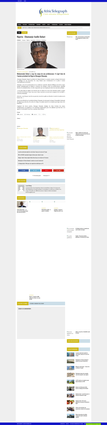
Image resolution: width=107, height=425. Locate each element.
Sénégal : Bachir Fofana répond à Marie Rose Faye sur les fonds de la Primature (33, 157)
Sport (48, 24)
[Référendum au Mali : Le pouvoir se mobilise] (47, 206)
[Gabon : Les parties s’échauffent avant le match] (70, 335)
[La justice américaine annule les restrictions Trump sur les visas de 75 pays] (70, 355)
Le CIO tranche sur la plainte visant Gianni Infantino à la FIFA (82, 381)
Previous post (37, 175)
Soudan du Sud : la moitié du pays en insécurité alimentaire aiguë (82, 394)
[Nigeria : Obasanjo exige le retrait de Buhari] (24, 132)
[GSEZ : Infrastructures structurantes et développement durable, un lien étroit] (70, 128)
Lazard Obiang (25, 71)
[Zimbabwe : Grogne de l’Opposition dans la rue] (59, 206)
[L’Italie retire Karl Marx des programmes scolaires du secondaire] (70, 410)
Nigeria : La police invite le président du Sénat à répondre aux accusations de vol (57, 138)
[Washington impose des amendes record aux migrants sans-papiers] (70, 376)
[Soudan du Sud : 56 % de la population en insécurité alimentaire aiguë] (70, 403)
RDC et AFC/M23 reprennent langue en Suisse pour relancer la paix (30, 155)
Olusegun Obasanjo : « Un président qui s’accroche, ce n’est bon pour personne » (40, 138)
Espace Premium (68, 24)
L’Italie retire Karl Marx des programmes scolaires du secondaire (83, 408)
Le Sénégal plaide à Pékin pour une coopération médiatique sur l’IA (30, 163)
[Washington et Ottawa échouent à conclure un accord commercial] (70, 362)
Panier (25, 0)
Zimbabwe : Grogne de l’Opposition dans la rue (58, 210)
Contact (67, 423)
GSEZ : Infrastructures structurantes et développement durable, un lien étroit (83, 38)
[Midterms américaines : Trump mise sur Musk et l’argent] (70, 369)
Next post (45, 175)
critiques (24, 40)
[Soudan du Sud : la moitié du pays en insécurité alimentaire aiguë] (70, 396)
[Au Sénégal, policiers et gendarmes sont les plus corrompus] (70, 231)
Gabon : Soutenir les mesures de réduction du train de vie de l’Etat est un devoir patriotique (83, 134)
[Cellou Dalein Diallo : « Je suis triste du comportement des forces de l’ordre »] (22, 206)
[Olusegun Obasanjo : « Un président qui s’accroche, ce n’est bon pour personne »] (40, 132)
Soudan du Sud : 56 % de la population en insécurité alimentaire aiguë (82, 402)
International (32, 24)
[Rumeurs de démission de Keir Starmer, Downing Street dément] (70, 390)
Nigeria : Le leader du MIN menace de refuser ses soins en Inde (34, 298)
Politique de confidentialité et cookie (76, 423)
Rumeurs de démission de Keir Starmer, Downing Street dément (82, 387)
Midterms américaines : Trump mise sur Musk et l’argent (82, 367)
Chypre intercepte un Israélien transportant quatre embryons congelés (81, 416)
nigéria (28, 40)
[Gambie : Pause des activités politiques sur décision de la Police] (70, 327)
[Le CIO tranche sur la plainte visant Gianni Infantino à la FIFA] (70, 383)
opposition (33, 40)
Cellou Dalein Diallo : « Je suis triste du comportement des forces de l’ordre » (22, 211)
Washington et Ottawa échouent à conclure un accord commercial (30, 160)
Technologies (54, 24)
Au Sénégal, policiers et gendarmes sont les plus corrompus (82, 229)
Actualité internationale (72, 349)
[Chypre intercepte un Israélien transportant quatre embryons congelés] (70, 417)
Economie (38, 24)
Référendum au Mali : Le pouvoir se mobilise (46, 210)
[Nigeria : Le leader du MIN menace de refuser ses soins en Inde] (34, 293)
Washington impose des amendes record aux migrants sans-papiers (82, 374)
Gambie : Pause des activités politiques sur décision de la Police (82, 236)
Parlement (38, 40)
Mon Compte (20, 0)
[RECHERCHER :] (83, 27)
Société (43, 24)
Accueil (19, 24)
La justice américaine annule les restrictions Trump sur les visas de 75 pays (32, 152)
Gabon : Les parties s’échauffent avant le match (83, 332)
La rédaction (62, 423)
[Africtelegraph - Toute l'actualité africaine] (53, 12)
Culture (61, 24)
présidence (44, 40)
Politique (25, 24)
